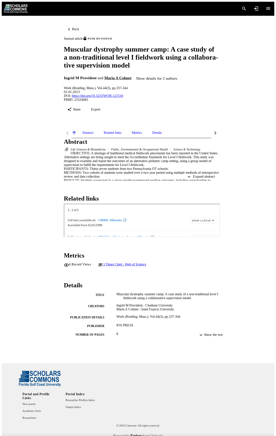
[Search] (244, 8)
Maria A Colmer (118, 78)
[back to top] (74, 132)
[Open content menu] (268, 8)
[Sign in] (256, 8)
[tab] (88, 133)
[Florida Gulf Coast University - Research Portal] (15, 9)
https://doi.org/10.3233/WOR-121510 (97, 96)
